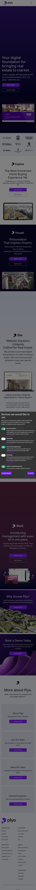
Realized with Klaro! (29, 476)
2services (10, 444)
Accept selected (6, 473)
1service (9, 462)
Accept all (31, 473)
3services (10, 436)
